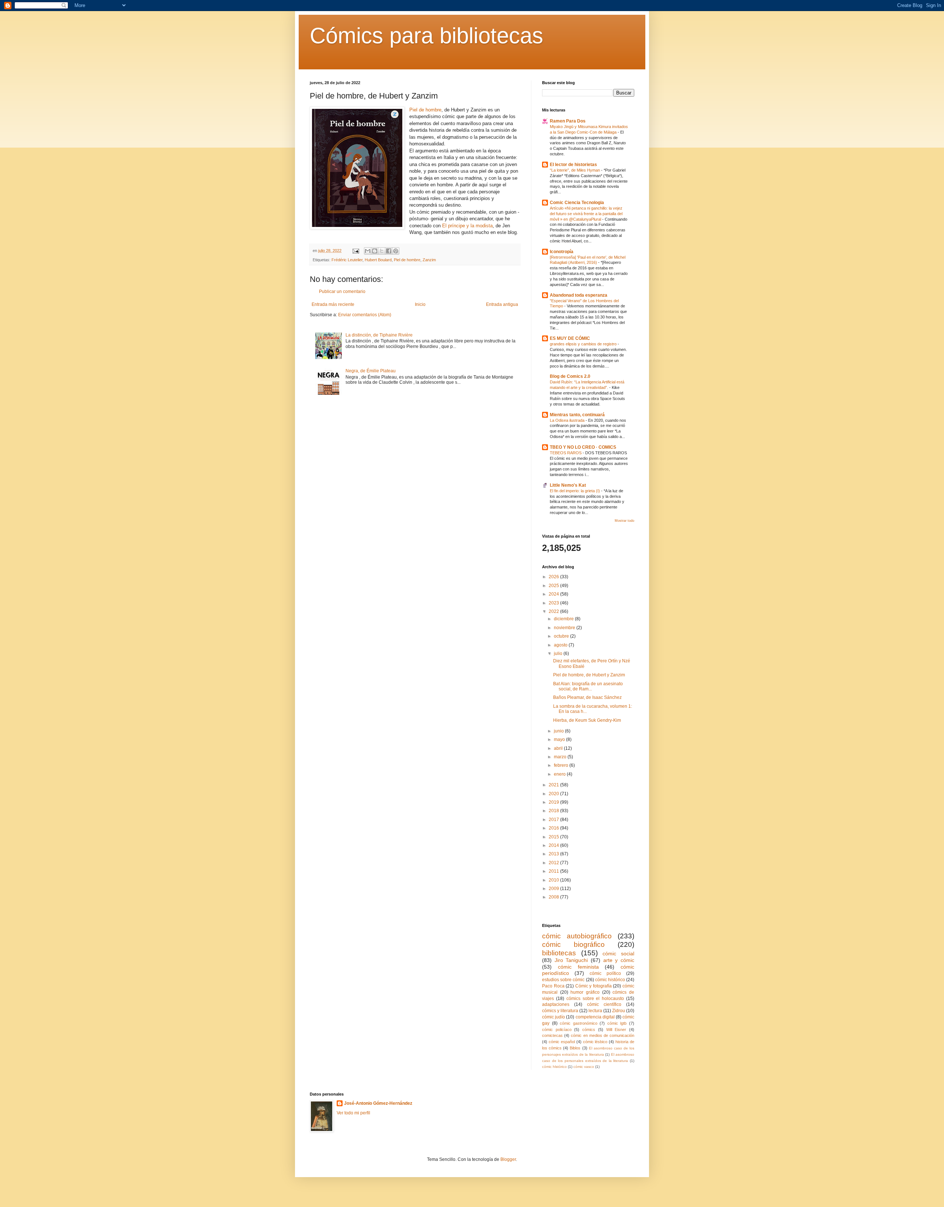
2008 (554, 897)
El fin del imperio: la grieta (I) (575, 491)
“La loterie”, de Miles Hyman (575, 170)
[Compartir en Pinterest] (395, 251)
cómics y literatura (560, 1010)
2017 (554, 819)
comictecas (552, 1035)
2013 (554, 853)
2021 (554, 784)
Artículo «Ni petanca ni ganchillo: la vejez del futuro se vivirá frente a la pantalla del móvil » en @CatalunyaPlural (586, 213)
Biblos (575, 1048)
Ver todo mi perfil (353, 1112)
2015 (554, 836)
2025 (554, 585)
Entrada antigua (502, 304)
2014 (554, 845)
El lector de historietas (573, 164)
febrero (561, 765)
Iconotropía (561, 251)
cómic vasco (583, 1067)
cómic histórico (610, 979)
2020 (554, 793)
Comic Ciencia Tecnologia (577, 202)
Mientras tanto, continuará (577, 414)
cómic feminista (578, 967)
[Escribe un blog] (374, 251)
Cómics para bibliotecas (426, 35)
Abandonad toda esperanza (578, 295)
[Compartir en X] (381, 251)
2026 (554, 576)
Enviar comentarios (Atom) (364, 314)
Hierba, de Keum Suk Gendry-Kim (587, 720)
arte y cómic (618, 960)
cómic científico (604, 1004)
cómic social (618, 953)
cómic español (562, 1041)
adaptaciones (555, 1004)
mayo (560, 739)
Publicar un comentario (342, 291)
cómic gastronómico (578, 1023)
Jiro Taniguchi (571, 960)
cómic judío (553, 1017)
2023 (554, 603)
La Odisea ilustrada (568, 420)
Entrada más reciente (333, 304)
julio (558, 653)
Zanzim (429, 260)
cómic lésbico (595, 1041)
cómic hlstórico (554, 1067)
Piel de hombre (425, 110)
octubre (562, 636)
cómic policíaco (557, 1029)
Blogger (508, 1159)
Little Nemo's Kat (568, 485)
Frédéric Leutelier (347, 260)
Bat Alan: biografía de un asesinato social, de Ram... (588, 686)
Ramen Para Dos (568, 121)
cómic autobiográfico (577, 936)
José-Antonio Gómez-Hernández (378, 1103)
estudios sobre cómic (563, 979)
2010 (554, 880)
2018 (554, 810)
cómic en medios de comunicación (602, 1035)
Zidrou (618, 1010)
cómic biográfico (573, 944)
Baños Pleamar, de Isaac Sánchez (587, 697)
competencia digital (595, 1017)
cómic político (605, 973)
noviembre (565, 627)
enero (560, 774)
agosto (561, 645)
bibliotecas (559, 953)
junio (559, 731)
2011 (554, 871)
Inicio (420, 304)
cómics (588, 1029)
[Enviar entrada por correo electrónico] (355, 250)
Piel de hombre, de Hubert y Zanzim (589, 674)
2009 (554, 888)
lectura (595, 1010)
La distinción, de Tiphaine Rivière (379, 335)
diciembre (564, 618)
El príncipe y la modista (467, 225)
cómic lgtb (617, 1023)
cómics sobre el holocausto (595, 998)
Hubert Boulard (378, 260)
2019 (554, 802)
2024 (554, 594)
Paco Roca (553, 986)
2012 (554, 862)
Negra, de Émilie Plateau (371, 370)
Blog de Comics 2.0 (570, 376)
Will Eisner (616, 1029)
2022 (554, 611)
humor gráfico (585, 992)
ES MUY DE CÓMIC (570, 338)
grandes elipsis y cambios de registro (584, 344)
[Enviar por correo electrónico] (367, 251)
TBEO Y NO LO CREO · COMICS (583, 447)
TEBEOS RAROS (566, 453)
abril (559, 748)
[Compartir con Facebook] (388, 251)
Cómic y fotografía (593, 986)
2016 (554, 828)
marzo (561, 756)
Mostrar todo (624, 521)
